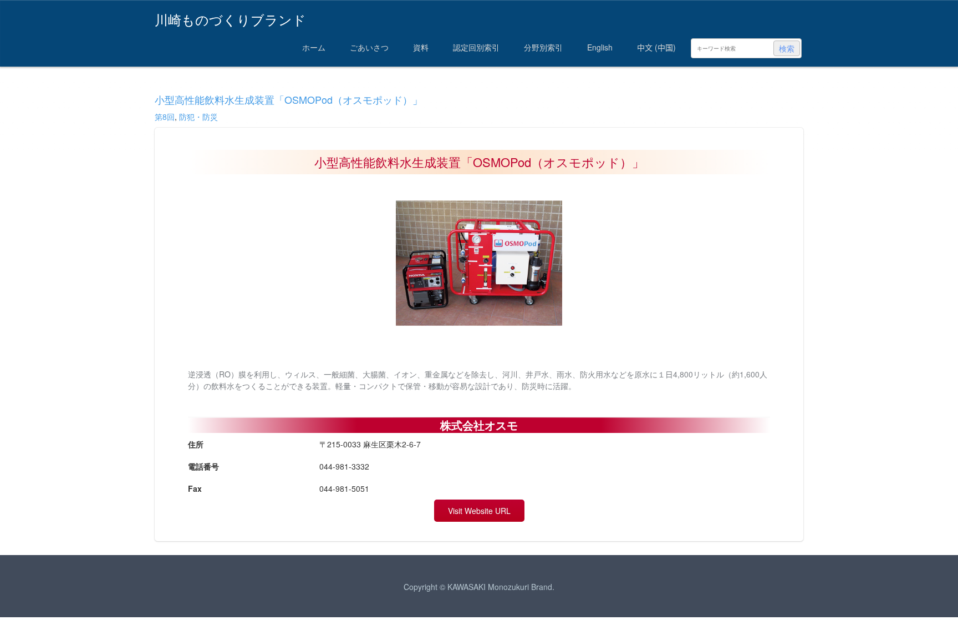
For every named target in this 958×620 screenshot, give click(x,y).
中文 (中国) (656, 47)
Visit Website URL (479, 510)
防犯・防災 (198, 116)
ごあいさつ (369, 47)
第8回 (165, 116)
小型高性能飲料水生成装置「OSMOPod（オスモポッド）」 (288, 99)
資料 (421, 47)
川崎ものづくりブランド (230, 18)
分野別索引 (543, 47)
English (600, 47)
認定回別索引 (476, 47)
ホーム (313, 47)
